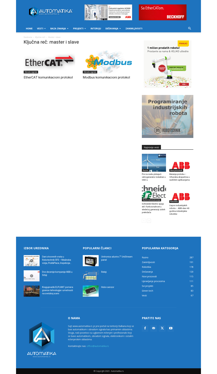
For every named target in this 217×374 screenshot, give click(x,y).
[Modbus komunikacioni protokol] (108, 60)
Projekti (78, 28)
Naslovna (28, 37)
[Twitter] (162, 328)
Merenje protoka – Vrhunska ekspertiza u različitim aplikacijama (179, 177)
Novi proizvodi (176, 170)
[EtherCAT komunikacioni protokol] (49, 60)
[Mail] (153, 328)
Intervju (96, 28)
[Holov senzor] (91, 291)
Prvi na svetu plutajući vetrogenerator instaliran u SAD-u (154, 177)
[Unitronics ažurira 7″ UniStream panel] (91, 260)
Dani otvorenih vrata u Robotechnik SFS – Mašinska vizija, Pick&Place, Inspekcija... (56, 259)
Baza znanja (58, 28)
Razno (145, 170)
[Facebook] (145, 328)
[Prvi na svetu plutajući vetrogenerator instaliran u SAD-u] (154, 163)
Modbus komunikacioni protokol (106, 77)
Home (29, 28)
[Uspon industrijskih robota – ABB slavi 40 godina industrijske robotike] (181, 194)
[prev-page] (144, 221)
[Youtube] (171, 328)
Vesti (40, 28)
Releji (104, 272)
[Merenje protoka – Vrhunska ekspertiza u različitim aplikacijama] (181, 163)
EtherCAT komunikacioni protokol (48, 77)
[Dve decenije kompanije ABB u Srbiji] (32, 275)
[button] (189, 28)
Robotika (174, 201)
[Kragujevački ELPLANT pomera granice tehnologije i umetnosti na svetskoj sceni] (32, 291)
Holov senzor (107, 287)
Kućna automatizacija (151, 200)
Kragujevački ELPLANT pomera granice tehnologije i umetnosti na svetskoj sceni (57, 290)
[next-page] (149, 221)
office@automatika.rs (98, 346)
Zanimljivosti (133, 28)
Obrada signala (31, 72)
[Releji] (91, 275)
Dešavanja (111, 28)
